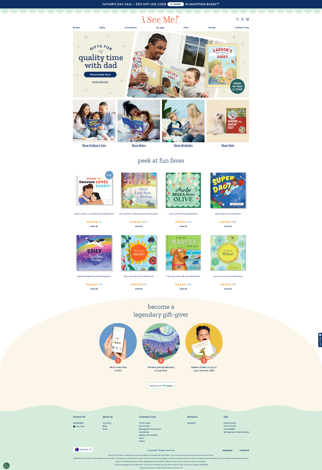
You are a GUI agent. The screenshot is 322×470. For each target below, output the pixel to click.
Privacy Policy (230, 423)
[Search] (237, 19)
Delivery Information (148, 435)
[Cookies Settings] (6, 465)
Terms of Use (230, 426)
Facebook (244, 450)
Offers (142, 441)
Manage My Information (150, 429)
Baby (102, 27)
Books (76, 27)
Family (211, 27)
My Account (144, 426)
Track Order (144, 423)
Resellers (191, 423)
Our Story (107, 423)
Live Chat (80, 426)
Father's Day (242, 27)
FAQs (141, 438)
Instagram (227, 450)
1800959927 (78, 423)
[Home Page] (161, 19)
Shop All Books (100, 82)
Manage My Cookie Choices (236, 432)
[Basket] (247, 19)
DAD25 (177, 4)
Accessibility (229, 429)
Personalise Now (100, 74)
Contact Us (79, 416)
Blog (105, 426)
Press (105, 429)
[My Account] (242, 19)
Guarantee (144, 432)
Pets (186, 27)
